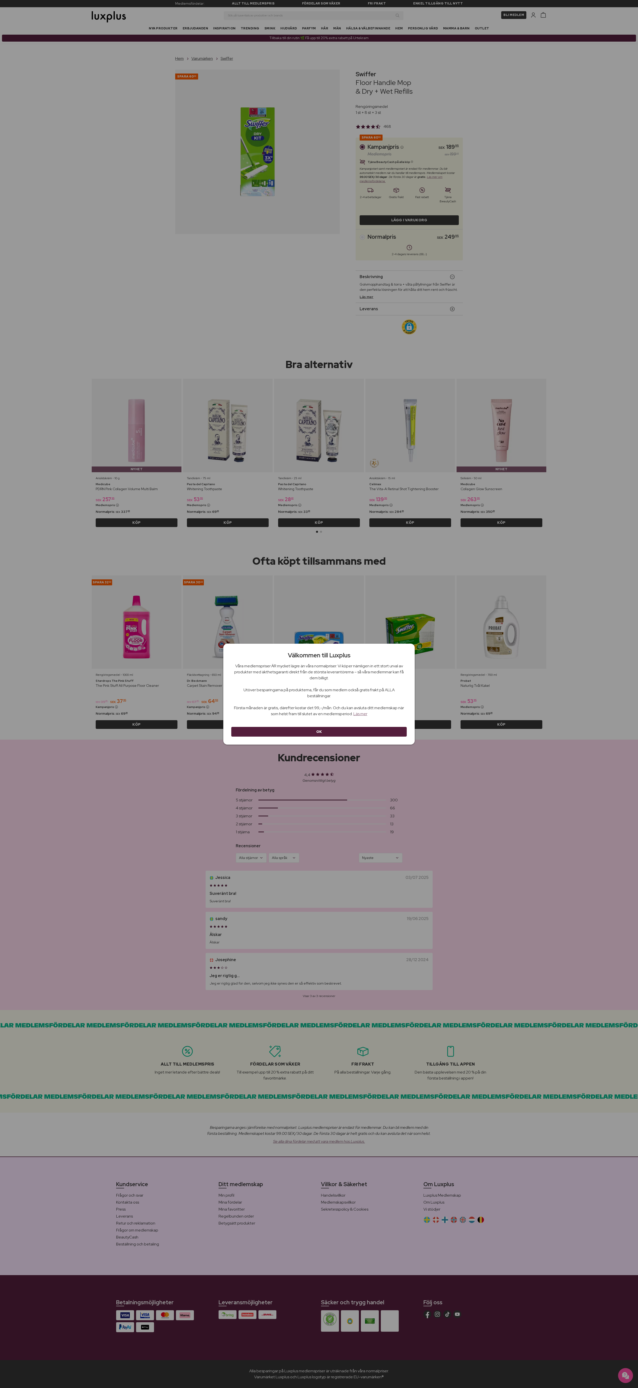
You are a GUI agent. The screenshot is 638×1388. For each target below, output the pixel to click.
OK (319, 731)
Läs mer (360, 713)
